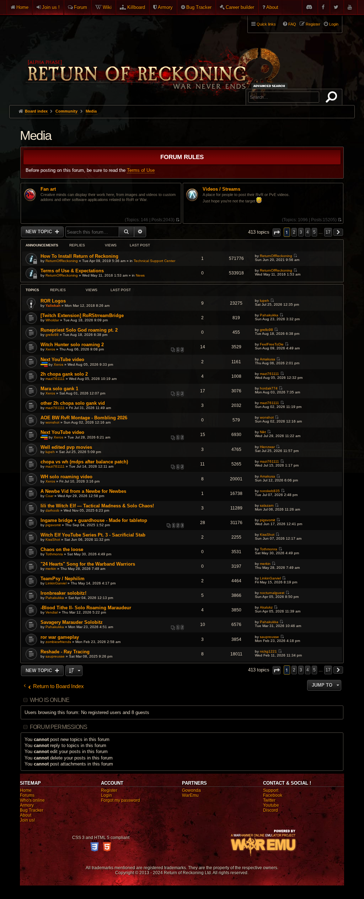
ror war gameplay (60, 637)
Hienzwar (267, 447)
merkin (51, 569)
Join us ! (51, 7)
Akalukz (266, 607)
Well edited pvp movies (66, 447)
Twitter (269, 800)
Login (106, 795)
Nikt (263, 432)
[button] (276, 232)
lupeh (264, 301)
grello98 (52, 335)
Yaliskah (53, 305)
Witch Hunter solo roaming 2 (72, 344)
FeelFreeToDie (272, 344)
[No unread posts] (178, 219)
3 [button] (301, 232)
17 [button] (328, 232)
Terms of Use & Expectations (72, 270)
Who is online (50, 700)
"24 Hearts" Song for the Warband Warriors (88, 564)
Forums (27, 795)
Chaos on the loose (62, 549)
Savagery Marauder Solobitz (72, 622)
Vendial (52, 612)
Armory (165, 7)
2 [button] (294, 232)
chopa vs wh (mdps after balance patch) (84, 461)
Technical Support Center (154, 261)
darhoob (52, 510)
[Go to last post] (295, 256)
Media (36, 135)
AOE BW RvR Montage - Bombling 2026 (84, 417)
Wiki (107, 7)
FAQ (292, 24)
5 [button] (314, 232)
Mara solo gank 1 (59, 388)
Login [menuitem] (333, 24)
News (140, 275)
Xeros (50, 349)
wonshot (52, 422)
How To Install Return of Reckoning (79, 256)
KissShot (53, 539)
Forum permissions (58, 727)
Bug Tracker (199, 7)
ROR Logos (53, 301)
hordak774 (269, 388)
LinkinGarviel (56, 583)
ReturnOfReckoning (62, 261)
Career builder (240, 7)
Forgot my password (120, 800)
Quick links (266, 24)
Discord (270, 810)
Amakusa (267, 359)
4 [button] (307, 232)
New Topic (39, 231)
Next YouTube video (62, 359)
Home (22, 7)
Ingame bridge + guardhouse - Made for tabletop (94, 520)
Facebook (272, 795)
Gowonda (191, 790)
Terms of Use (141, 170)
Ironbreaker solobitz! (63, 593)
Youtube (271, 805)
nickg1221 (268, 651)
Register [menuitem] (313, 24)
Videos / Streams (221, 189)
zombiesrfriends (58, 642)
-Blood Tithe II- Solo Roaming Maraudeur (86, 607)
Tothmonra (54, 554)
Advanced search (270, 86)
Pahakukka (269, 315)
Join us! (27, 820)
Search (333, 98)
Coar (49, 496)
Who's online (32, 800)
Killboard (136, 7)
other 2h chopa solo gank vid (73, 403)
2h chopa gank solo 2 (64, 374)
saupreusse (269, 637)
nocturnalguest (272, 593)
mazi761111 (55, 379)
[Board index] (152, 57)
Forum (80, 7)
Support (270, 790)
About (272, 7)
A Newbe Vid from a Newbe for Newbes (83, 491)
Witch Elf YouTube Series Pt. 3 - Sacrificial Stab (93, 535)
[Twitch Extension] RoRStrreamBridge (82, 315)
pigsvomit (53, 525)
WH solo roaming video (66, 476)
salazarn (267, 505)
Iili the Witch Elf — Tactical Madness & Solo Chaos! (97, 505)
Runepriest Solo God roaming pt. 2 (79, 330)
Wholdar (52, 320)
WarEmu (190, 795)
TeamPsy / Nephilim (63, 578)
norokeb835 (270, 491)
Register (109, 790)
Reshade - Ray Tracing (65, 651)
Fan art (48, 189)
